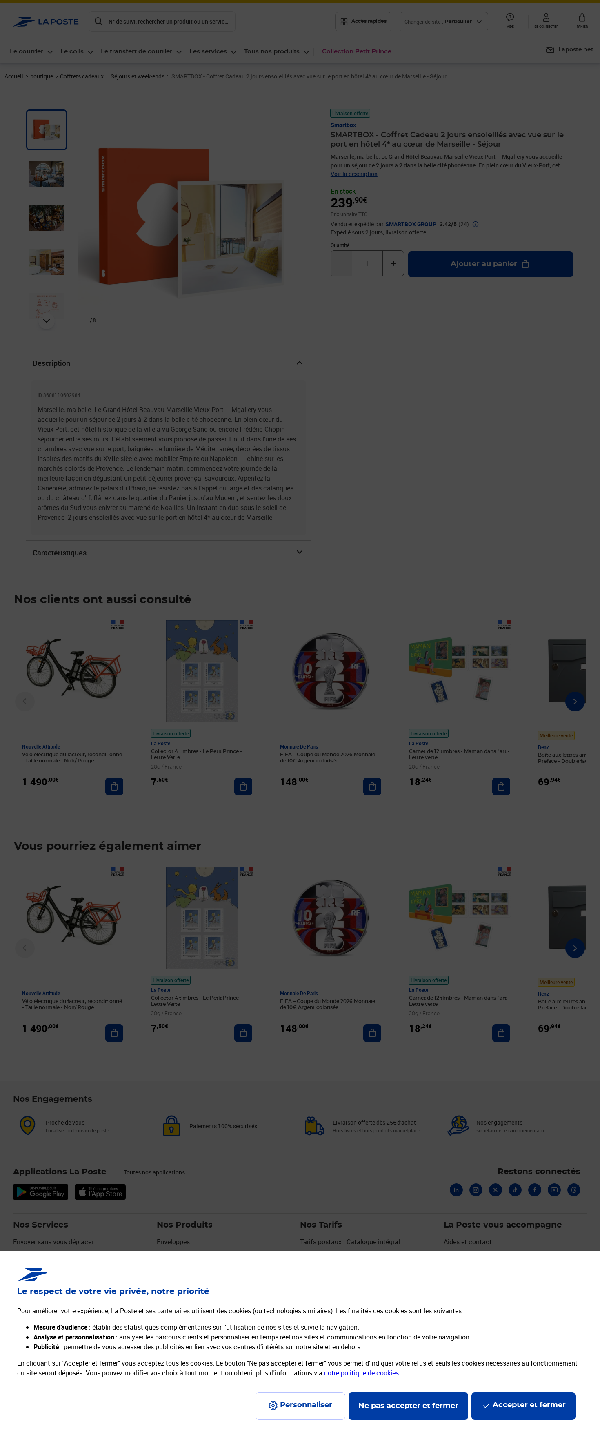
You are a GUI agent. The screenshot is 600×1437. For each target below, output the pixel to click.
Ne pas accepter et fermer (408, 1406)
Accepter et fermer (529, 1405)
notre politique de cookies (361, 1372)
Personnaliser (306, 1405)
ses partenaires (168, 1310)
